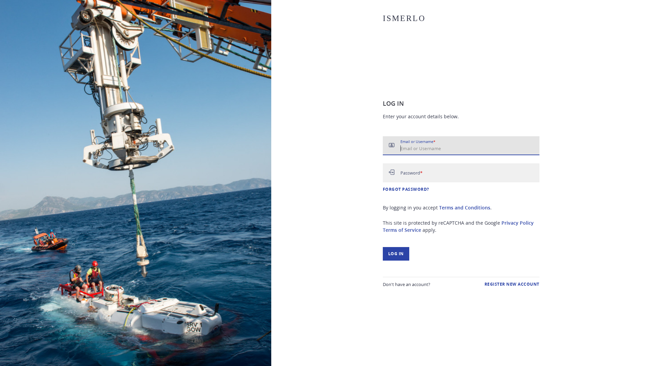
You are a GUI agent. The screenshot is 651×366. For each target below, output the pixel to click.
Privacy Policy (517, 223)
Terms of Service (402, 230)
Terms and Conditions (464, 207)
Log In (396, 254)
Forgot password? (406, 189)
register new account (512, 284)
